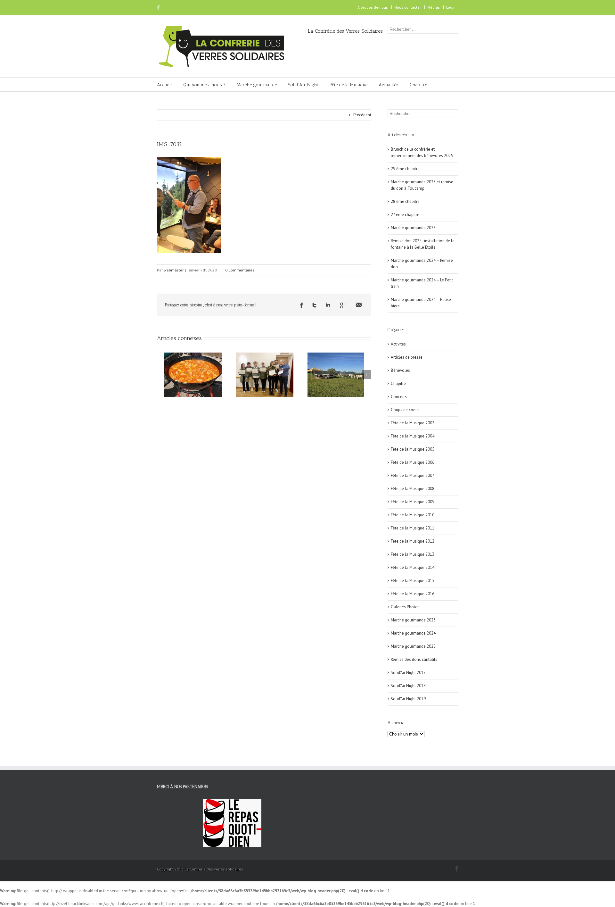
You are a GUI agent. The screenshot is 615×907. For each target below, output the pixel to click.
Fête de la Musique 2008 (412, 488)
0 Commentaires (239, 270)
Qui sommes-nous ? (204, 84)
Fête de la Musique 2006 (412, 462)
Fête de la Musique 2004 (412, 436)
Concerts (399, 396)
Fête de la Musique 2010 (412, 515)
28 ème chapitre (405, 201)
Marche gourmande (257, 84)
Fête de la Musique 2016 (412, 593)
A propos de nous (372, 7)
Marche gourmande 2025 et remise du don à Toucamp (422, 185)
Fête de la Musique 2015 (412, 580)
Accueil (164, 84)
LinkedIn (328, 305)
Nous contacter (407, 7)
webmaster (174, 270)
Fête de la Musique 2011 (412, 528)
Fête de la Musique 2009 (412, 501)
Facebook (158, 7)
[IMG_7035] (189, 159)
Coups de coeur (405, 409)
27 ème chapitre (405, 214)
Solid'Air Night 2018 (408, 685)
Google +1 (343, 305)
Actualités (388, 84)
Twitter (314, 305)
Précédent (362, 115)
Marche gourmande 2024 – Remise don (422, 264)
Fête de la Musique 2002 (412, 423)
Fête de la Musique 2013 (412, 554)
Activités (398, 344)
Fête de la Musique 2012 (412, 541)
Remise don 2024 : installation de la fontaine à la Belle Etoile (423, 244)
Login (450, 7)
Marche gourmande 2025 (413, 646)
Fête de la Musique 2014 (412, 567)
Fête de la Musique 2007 (412, 475)
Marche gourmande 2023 (413, 227)
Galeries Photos (405, 607)
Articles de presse (406, 357)
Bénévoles (400, 370)
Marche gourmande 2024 (413, 633)
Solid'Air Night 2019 (408, 699)
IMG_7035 (169, 144)
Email (359, 305)
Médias (433, 7)
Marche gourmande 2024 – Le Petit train (422, 283)
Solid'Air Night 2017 (408, 672)
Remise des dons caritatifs (414, 659)
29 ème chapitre (405, 168)
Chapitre (418, 84)
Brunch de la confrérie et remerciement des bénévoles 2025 (422, 152)
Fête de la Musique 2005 (412, 449)
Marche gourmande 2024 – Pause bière (421, 303)
